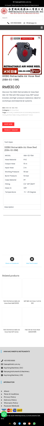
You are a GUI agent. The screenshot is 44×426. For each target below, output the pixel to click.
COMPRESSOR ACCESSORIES (22, 112)
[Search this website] (22, 18)
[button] (41, 27)
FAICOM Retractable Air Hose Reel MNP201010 (11, 302)
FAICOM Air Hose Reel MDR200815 (32, 331)
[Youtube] (24, 423)
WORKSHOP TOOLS (26, 115)
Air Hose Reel (14, 110)
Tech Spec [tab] (8, 142)
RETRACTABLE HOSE (13, 115)
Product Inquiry (11, 130)
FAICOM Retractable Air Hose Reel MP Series (11, 331)
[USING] (14, 423)
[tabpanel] (22, 175)
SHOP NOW (8, 124)
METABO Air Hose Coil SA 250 (32, 302)
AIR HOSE (9, 112)
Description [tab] (9, 207)
